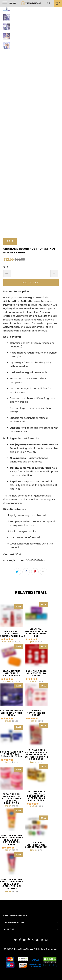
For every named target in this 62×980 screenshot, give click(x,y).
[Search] (50, 3)
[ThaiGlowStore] (31, 3)
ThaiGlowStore (23, 949)
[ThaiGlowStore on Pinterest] (28, 940)
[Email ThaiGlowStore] (46, 940)
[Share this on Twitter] (17, 571)
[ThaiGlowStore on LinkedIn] (42, 940)
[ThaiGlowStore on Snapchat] (37, 940)
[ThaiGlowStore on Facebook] (20, 940)
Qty (5, 266)
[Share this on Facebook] (26, 571)
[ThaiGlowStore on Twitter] (15, 940)
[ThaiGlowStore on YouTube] (24, 940)
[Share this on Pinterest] (35, 571)
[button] (7, 639)
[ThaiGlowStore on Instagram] (33, 940)
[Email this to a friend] (43, 571)
